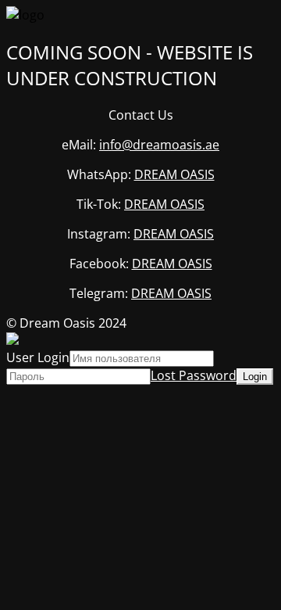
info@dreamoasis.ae (159, 144)
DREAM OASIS (174, 174)
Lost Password (194, 375)
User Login (37, 357)
